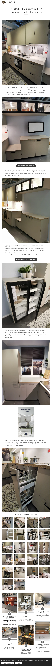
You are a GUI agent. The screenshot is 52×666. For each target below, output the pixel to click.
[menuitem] (23, 2)
